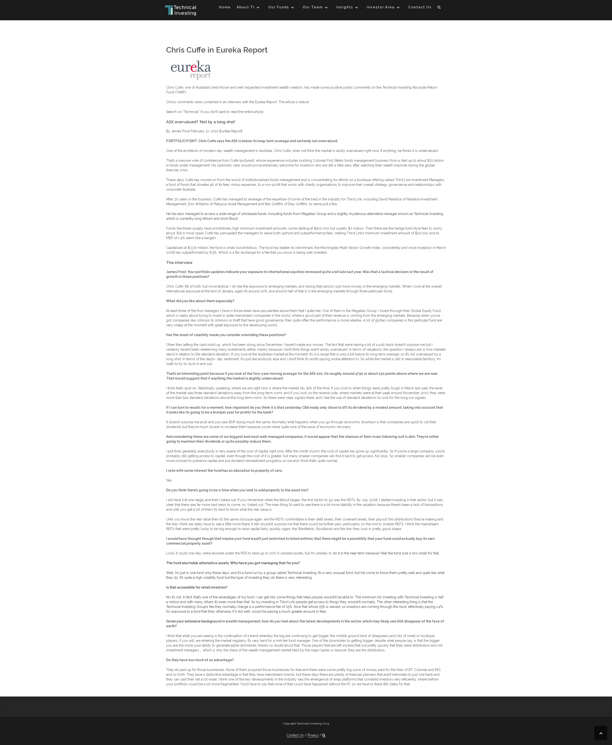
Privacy (312, 735)
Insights (344, 7)
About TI (246, 7)
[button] (439, 8)
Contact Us (420, 7)
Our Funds (278, 7)
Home (225, 7)
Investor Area (381, 7)
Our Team (313, 7)
